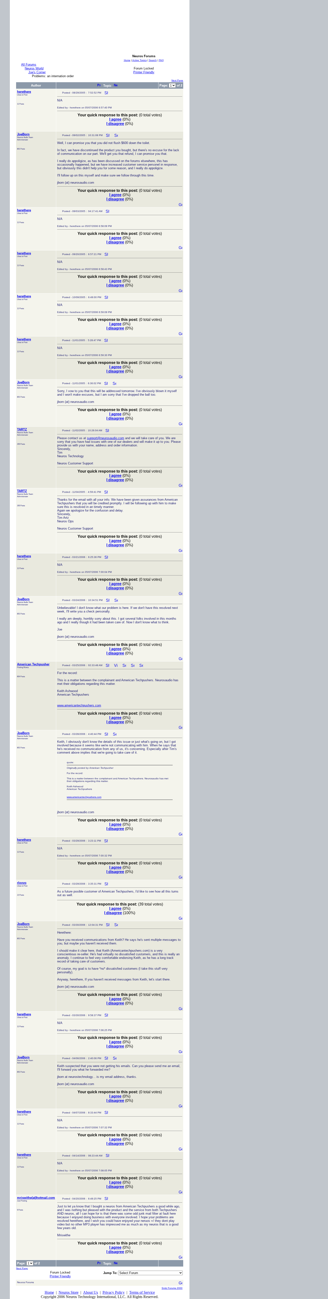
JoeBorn (23, 134)
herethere (24, 92)
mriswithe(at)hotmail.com (36, 1197)
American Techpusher (33, 664)
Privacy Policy (114, 1292)
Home (49, 1292)
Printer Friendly (143, 72)
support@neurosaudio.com (105, 438)
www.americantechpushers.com (79, 705)
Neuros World (34, 68)
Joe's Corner (37, 72)
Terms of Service (142, 1292)
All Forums (28, 64)
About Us (90, 1292)
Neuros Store (69, 1292)
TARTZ (22, 429)
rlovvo (21, 883)
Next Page (177, 80)
